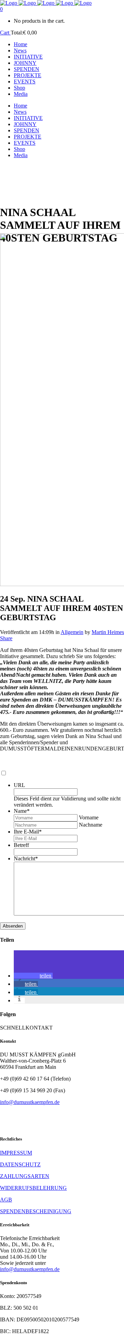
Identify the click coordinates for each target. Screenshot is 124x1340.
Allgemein (72, 632)
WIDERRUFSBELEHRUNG (33, 1188)
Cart (5, 32)
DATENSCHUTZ (20, 1164)
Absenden (13, 926)
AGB (6, 1200)
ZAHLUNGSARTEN (24, 1176)
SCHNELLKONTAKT (26, 1028)
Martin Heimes (108, 632)
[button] (33, 976)
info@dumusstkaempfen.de (30, 1102)
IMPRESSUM (16, 1153)
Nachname (90, 825)
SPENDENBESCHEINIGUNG (35, 1211)
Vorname (89, 817)
